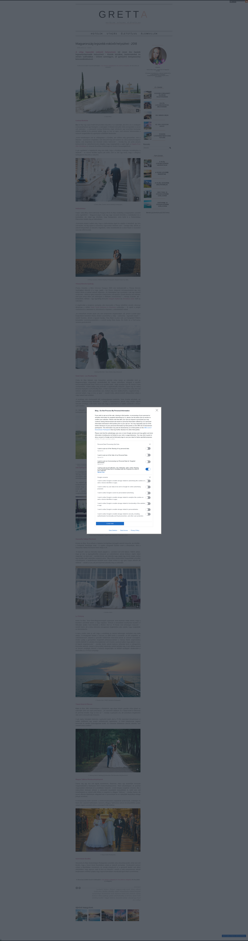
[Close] (157, 411)
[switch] (148, 448)
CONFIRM (110, 523)
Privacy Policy (135, 530)
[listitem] (124, 444)
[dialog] (124, 470)
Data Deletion (113, 530)
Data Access (124, 530)
